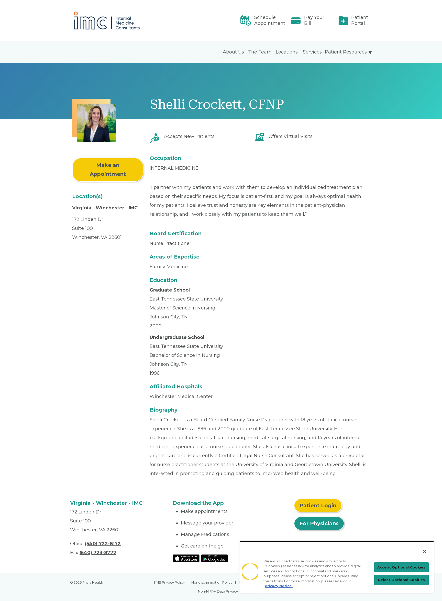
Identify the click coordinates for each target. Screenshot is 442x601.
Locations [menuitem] (287, 52)
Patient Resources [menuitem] (346, 52)
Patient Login (318, 505)
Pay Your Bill (314, 20)
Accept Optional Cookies (401, 567)
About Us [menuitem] (233, 52)
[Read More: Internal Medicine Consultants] (118, 20)
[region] (336, 567)
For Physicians (319, 523)
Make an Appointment (108, 169)
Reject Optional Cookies (401, 580)
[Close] (424, 551)
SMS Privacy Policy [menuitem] (169, 582)
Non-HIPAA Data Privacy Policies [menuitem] (224, 591)
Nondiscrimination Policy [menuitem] (211, 582)
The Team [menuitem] (260, 52)
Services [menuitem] (312, 52)
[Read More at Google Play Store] (214, 558)
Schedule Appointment (269, 20)
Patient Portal (359, 20)
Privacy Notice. (279, 586)
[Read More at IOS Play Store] (186, 558)
